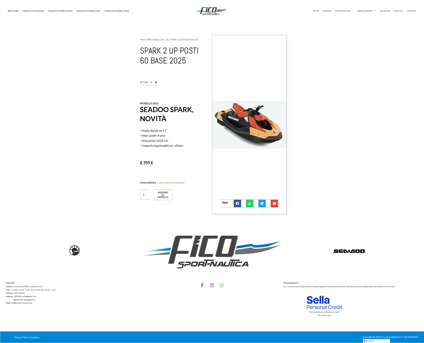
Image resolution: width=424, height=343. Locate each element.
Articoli (398, 11)
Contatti (411, 11)
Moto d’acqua (342, 11)
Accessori (385, 11)
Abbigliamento (365, 11)
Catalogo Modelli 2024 (60, 11)
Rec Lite (164, 39)
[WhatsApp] (222, 285)
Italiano (370, 341)
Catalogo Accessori (33, 11)
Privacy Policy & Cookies (26, 337)
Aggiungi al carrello (163, 195)
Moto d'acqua (153, 39)
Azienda (327, 11)
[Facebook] (202, 285)
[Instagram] (212, 285)
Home (316, 11)
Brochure (13, 11)
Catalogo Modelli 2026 (117, 11)
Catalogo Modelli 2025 (88, 11)
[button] (351, 11)
